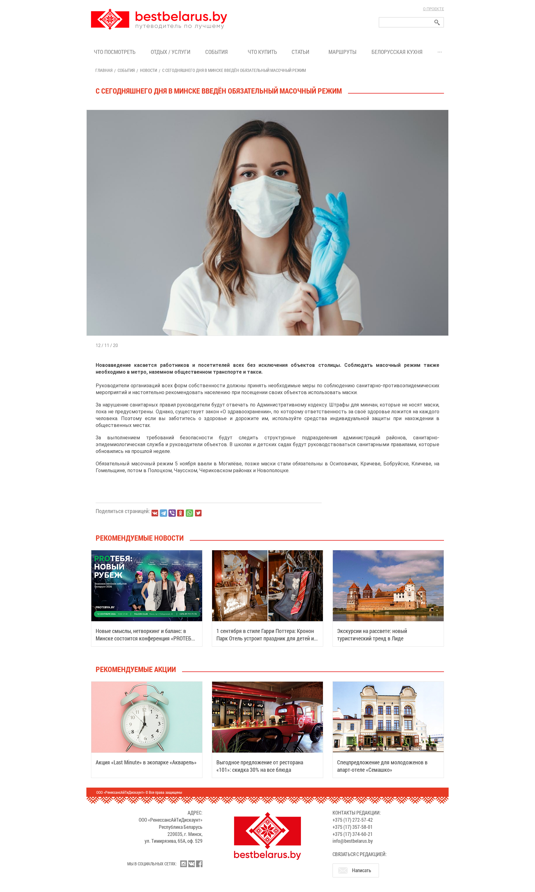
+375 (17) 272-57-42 (353, 819)
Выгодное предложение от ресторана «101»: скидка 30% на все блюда (259, 765)
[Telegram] (163, 513)
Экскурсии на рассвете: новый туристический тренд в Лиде (372, 634)
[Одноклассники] (181, 513)
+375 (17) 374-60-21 (353, 834)
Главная (103, 70)
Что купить (262, 51)
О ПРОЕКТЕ (433, 9)
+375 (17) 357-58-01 (353, 827)
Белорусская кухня (397, 51)
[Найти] (437, 22)
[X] (198, 513)
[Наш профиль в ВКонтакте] (191, 863)
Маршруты (342, 51)
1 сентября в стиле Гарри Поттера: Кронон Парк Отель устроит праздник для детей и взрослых (265, 638)
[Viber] (172, 513)
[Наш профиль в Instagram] (183, 863)
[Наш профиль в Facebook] (199, 863)
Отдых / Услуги (170, 51)
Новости (148, 70)
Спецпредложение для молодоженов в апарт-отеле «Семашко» (382, 765)
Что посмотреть (115, 51)
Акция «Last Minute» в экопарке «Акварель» (146, 762)
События (217, 51)
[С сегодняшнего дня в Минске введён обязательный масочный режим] (267, 110)
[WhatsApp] (189, 513)
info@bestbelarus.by (353, 840)
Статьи (302, 51)
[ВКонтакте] (155, 513)
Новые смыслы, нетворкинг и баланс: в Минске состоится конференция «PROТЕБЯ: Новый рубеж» (146, 638)
